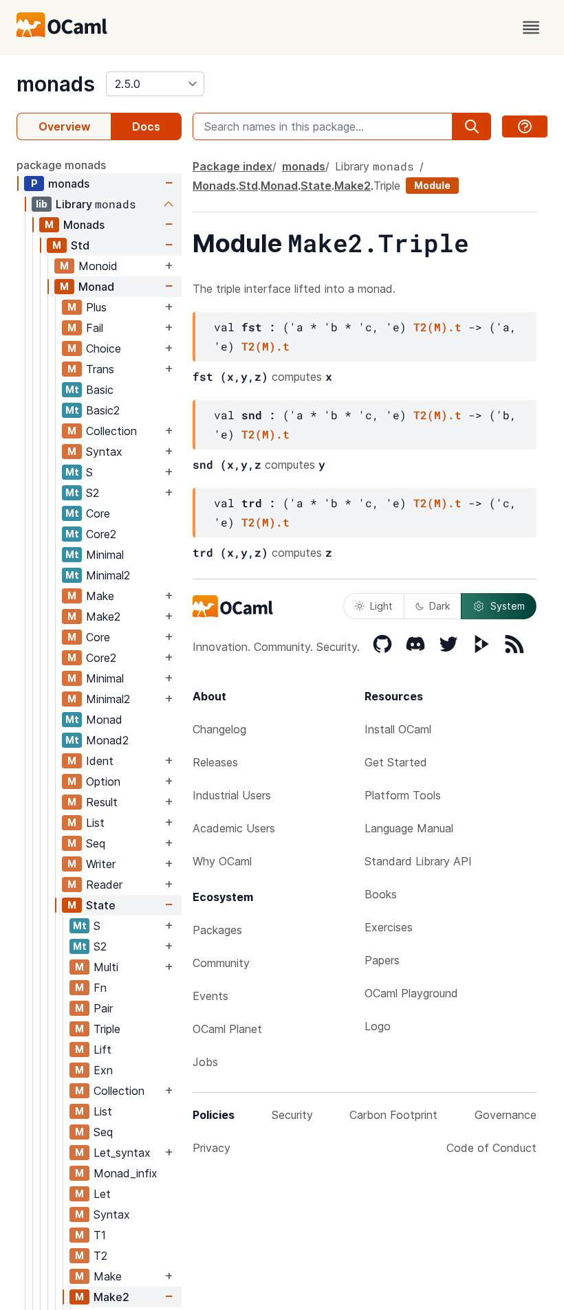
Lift (102, 1049)
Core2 (101, 534)
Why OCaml (222, 861)
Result (102, 802)
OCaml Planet (227, 1029)
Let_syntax (122, 1152)
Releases (215, 762)
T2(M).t (437, 327)
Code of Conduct (491, 1148)
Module (432, 185)
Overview (64, 126)
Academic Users (234, 828)
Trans (100, 369)
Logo (378, 1026)
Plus (96, 307)
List (95, 823)
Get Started (396, 762)
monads (56, 83)
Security (292, 1115)
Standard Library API (418, 861)
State (101, 905)
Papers (382, 960)
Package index (232, 166)
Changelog (219, 729)
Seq (95, 843)
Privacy (211, 1148)
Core (98, 513)
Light (381, 606)
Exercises (389, 927)
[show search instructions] (524, 126)
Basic (99, 390)
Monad (96, 286)
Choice (103, 348)
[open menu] (531, 27)
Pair (103, 1008)
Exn (103, 1070)
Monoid (98, 266)
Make (100, 596)
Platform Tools (403, 795)
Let (102, 1194)
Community (221, 963)
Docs (146, 126)
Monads (84, 225)
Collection (111, 431)
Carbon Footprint (393, 1115)
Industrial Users (232, 795)
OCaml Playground (411, 993)
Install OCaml (398, 729)
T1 (100, 1235)
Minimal (105, 555)
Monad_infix (126, 1173)
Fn (100, 988)
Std (80, 245)
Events (210, 996)
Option (103, 781)
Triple (107, 1029)
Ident (99, 761)
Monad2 (107, 740)
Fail (94, 328)
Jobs (205, 1062)
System (507, 606)
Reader (104, 884)
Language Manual (409, 828)
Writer (101, 864)
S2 (92, 493)
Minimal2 (108, 575)
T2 (100, 1256)
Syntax (104, 451)
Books (381, 894)
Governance (505, 1115)
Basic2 (103, 410)
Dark (439, 606)
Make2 (103, 616)
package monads (61, 165)
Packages (217, 930)
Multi (106, 967)
